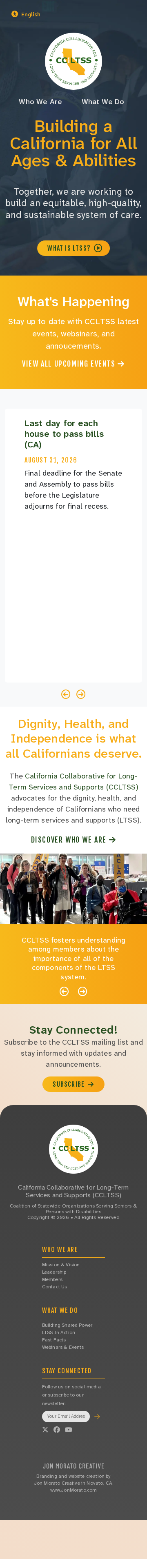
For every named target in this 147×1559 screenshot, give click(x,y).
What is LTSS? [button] (69, 248)
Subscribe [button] (69, 1084)
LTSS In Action (58, 1332)
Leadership (54, 1272)
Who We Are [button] (40, 102)
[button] (49, 15)
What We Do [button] (103, 102)
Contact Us (54, 1286)
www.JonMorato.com (73, 1490)
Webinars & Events (63, 1347)
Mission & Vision (61, 1264)
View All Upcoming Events (70, 363)
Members (52, 1279)
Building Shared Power (67, 1325)
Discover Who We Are (70, 839)
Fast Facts (54, 1340)
